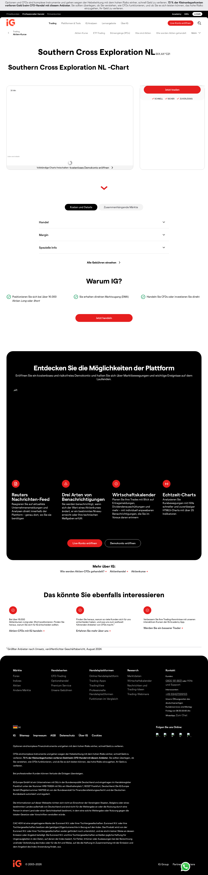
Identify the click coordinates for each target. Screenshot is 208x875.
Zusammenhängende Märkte (121, 207)
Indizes (17, 680)
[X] (166, 735)
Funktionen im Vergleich (103, 698)
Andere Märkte (22, 690)
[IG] (10, 23)
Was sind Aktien (143, 33)
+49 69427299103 (176, 694)
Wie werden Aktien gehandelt (171, 33)
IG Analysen (91, 23)
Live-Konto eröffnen (180, 23)
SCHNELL (159, 98)
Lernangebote (109, 23)
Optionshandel (60, 680)
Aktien (17, 685)
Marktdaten (134, 675)
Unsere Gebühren (61, 690)
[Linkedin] (158, 735)
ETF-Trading (99, 33)
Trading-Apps (97, 680)
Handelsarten (59, 670)
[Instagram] (189, 735)
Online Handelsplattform (103, 675)
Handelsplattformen (101, 670)
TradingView (96, 685)
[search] (199, 23)
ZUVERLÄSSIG (186, 98)
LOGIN (197, 14)
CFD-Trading (58, 675)
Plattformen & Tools (71, 23)
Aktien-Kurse (81, 33)
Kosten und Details (81, 207)
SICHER (171, 98)
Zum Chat (181, 715)
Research (133, 670)
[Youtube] (181, 735)
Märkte (17, 670)
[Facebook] (174, 735)
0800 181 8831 (174, 680)
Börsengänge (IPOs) (120, 33)
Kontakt (170, 670)
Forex (16, 675)
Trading (52, 23)
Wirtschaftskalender (139, 680)
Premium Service (61, 685)
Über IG (124, 23)
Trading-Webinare (138, 694)
